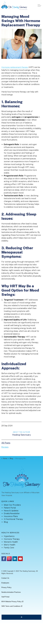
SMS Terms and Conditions (10, 606)
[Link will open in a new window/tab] (3, 558)
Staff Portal (5, 597)
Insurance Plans (11, 516)
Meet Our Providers (12, 505)
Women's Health (11, 542)
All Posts (5, 443)
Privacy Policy (6, 587)
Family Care (9, 547)
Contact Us (5, 578)
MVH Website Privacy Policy (11, 601)
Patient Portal (10, 508)
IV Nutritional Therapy (13, 519)
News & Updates (11, 511)
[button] (21, 44)
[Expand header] (39, 5)
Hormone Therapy (12, 539)
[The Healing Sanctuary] (14, 5)
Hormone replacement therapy (14, 67)
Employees (5, 583)
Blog (6, 522)
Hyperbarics (9, 536)
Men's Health (9, 545)
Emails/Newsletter (12, 513)
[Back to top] (21, 617)
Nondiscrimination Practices (11, 592)
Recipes (4, 447)
